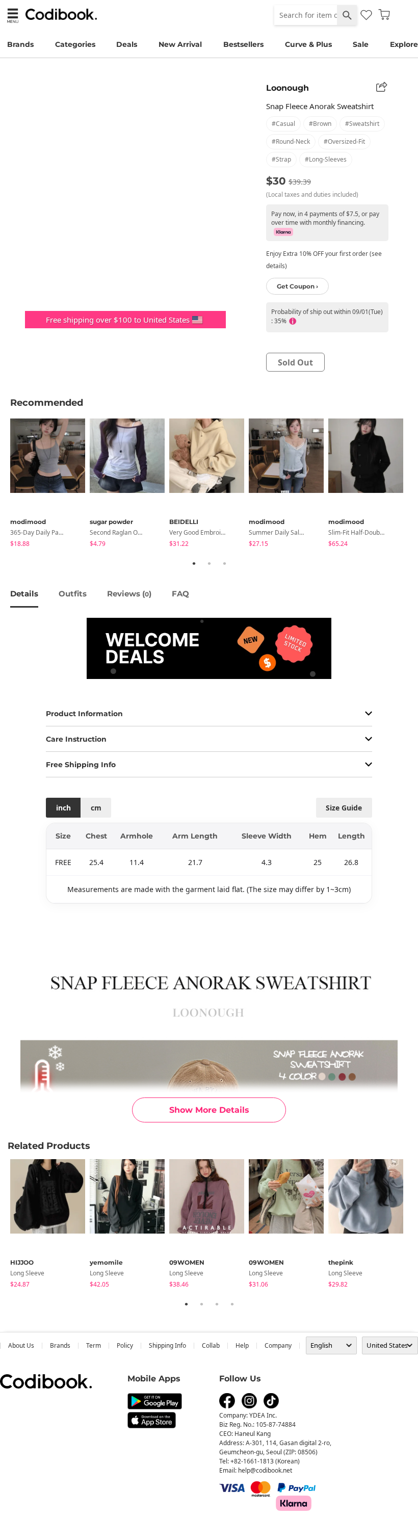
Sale (361, 44)
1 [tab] (194, 563)
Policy (125, 1345)
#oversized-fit (344, 141)
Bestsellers (243, 44)
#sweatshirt (362, 123)
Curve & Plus (308, 44)
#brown (320, 123)
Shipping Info (167, 1345)
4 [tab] (232, 1304)
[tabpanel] (50, 484)
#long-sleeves (326, 159)
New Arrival (180, 44)
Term (93, 1345)
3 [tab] (224, 563)
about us (21, 1345)
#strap (281, 159)
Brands (20, 44)
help (242, 1345)
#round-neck (291, 141)
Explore (404, 44)
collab (211, 1345)
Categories (75, 44)
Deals (126, 44)
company (278, 1345)
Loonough (287, 88)
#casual (283, 123)
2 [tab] (209, 563)
